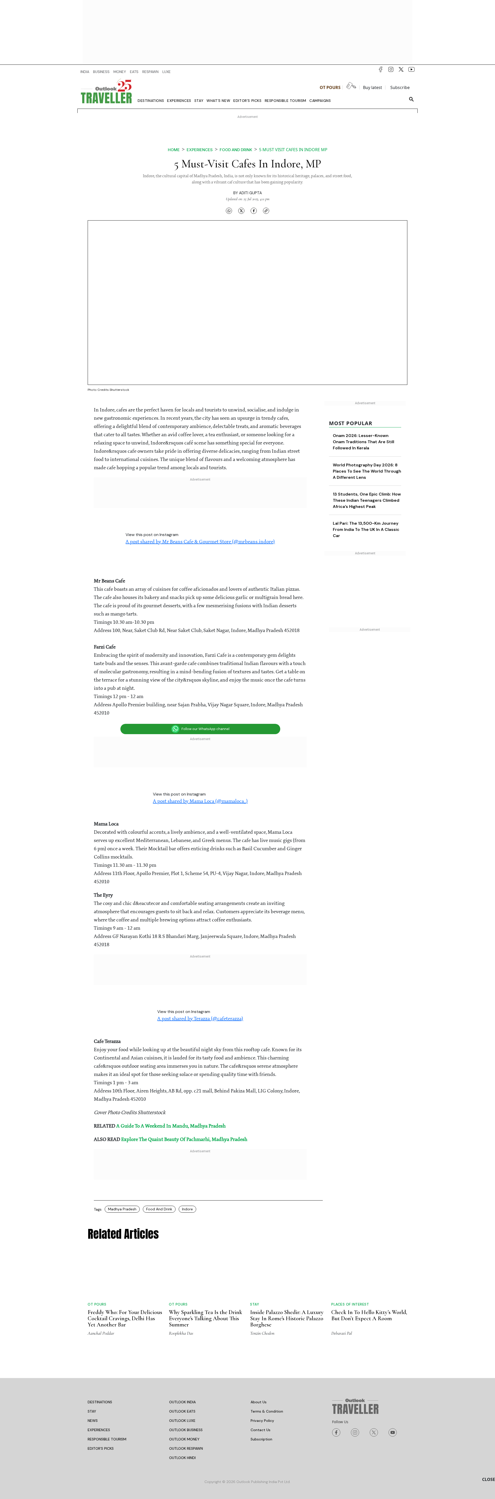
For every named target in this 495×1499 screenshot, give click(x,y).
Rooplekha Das (181, 1333)
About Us (259, 1402)
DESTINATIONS (100, 1402)
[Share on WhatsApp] (229, 210)
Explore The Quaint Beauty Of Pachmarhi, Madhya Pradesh (184, 1139)
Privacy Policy (262, 1420)
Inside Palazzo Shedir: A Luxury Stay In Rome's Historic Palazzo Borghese (287, 1318)
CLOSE (488, 1479)
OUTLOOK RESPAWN (186, 1448)
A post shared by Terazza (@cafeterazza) (200, 1019)
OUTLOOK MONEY (184, 1439)
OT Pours (330, 87)
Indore (187, 1209)
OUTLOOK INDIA (182, 1402)
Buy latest (372, 87)
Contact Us (260, 1430)
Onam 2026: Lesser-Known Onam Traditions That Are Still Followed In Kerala (363, 442)
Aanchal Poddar (101, 1333)
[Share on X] (241, 210)
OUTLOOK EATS (182, 1411)
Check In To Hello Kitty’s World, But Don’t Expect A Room (369, 1315)
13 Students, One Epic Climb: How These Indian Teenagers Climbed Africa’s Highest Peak (367, 500)
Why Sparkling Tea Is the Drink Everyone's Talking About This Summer (205, 1318)
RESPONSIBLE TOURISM (107, 1439)
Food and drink (236, 149)
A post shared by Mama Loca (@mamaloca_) (200, 801)
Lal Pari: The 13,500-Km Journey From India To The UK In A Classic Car (366, 529)
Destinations (151, 100)
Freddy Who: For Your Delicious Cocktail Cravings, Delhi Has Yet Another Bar (125, 1318)
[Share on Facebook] (253, 210)
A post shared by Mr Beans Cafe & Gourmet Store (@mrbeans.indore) (200, 542)
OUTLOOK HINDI (182, 1457)
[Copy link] (266, 210)
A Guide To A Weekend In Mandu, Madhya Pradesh (171, 1126)
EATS (134, 71)
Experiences (179, 100)
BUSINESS (101, 71)
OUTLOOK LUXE (182, 1420)
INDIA (84, 71)
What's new (218, 100)
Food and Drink (159, 1209)
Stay (198, 100)
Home (174, 149)
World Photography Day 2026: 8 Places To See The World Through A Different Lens (367, 471)
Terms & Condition (267, 1411)
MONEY (119, 71)
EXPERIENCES (99, 1430)
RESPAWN (150, 71)
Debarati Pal (341, 1333)
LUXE (166, 71)
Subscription (261, 1439)
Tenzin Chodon (262, 1333)
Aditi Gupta (250, 193)
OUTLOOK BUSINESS (186, 1430)
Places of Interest (350, 1304)
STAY (92, 1411)
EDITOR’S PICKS (101, 1448)
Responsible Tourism (285, 100)
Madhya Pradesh (122, 1209)
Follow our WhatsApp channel (205, 729)
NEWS (93, 1420)
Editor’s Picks (247, 100)
